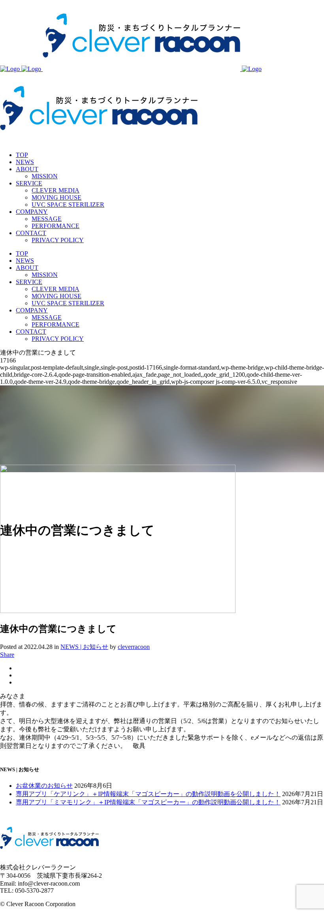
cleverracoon (134, 646)
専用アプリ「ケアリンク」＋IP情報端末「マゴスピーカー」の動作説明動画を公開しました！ (148, 794)
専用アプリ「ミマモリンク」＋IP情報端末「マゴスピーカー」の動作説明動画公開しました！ (148, 802)
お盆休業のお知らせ (44, 785)
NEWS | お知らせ (84, 646)
